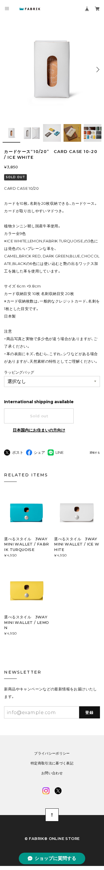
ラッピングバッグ (19, 372)
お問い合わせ (52, 773)
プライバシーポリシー (52, 753)
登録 (89, 712)
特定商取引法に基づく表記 (52, 763)
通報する (95, 452)
